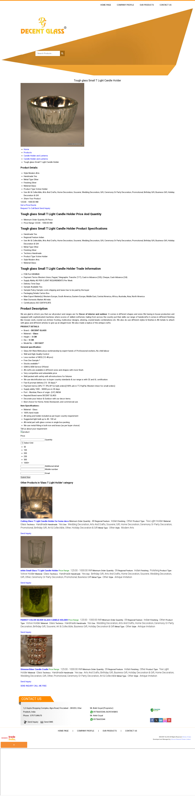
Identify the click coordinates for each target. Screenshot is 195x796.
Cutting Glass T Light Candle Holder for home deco (45, 521)
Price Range (29, 223)
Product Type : (148, 521)
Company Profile (125, 5)
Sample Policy (30, 290)
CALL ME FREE (40, 686)
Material (27, 263)
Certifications (29, 303)
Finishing (27, 250)
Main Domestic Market (33, 299)
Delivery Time (29, 284)
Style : (124, 528)
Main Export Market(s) (33, 296)
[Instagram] (165, 721)
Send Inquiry (45, 208)
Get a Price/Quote (28, 205)
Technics (28, 253)
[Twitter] (156, 721)
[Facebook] (152, 721)
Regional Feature (31, 237)
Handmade (28, 234)
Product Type (29, 256)
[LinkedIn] (161, 721)
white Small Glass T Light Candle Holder (39, 570)
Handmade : (55, 524)
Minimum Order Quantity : (81, 521)
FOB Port (28, 274)
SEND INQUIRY (27, 686)
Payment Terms (31, 277)
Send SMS (48, 722)
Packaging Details (31, 293)
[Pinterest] (169, 721)
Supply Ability (29, 280)
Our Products (147, 5)
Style (26, 259)
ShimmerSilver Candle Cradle (34, 669)
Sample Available (31, 287)
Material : (42, 574)
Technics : (37, 524)
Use (25, 240)
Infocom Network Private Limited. (181, 739)
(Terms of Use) (186, 737)
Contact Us (166, 5)
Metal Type (28, 247)
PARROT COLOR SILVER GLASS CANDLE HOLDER (44, 620)
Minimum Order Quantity (34, 220)
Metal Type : (106, 528)
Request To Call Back (30, 208)
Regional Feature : (106, 521)
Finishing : (125, 521)
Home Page (105, 5)
